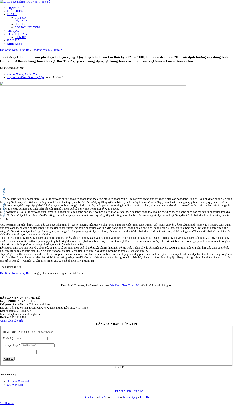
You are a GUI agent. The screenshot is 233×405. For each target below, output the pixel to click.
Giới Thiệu (90, 397)
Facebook (4, 210)
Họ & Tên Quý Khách (16, 331)
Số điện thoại (11, 345)
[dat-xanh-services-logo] (25, 1)
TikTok (4, 193)
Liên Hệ (144, 397)
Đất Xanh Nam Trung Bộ (14, 273)
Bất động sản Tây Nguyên (47, 49)
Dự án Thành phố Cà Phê (22, 74)
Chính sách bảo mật (11, 320)
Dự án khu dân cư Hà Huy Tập (25, 77)
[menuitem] (120, 7)
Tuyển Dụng (130, 397)
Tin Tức (115, 397)
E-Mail (8, 338)
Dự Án (103, 397)
